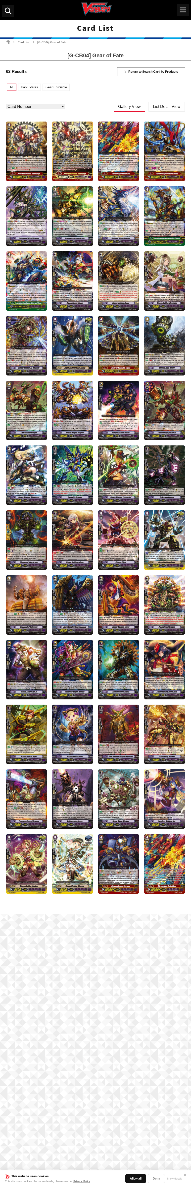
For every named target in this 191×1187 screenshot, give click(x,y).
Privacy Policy (81, 1181)
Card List (24, 42)
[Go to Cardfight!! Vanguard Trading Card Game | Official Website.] (8, 42)
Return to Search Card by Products (153, 71)
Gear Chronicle (56, 87)
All (11, 87)
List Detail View (167, 106)
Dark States (29, 87)
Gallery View (129, 106)
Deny (156, 1178)
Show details (174, 1178)
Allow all (136, 1178)
